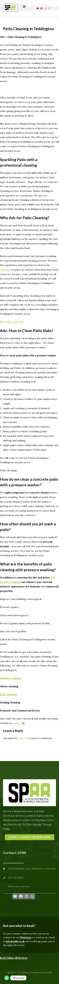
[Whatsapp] (6, 978)
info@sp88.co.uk (15, 941)
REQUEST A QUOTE (11, 321)
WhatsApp (25, 937)
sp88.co (16, 723)
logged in (23, 738)
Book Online (7, 957)
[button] (24, 6)
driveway (5, 269)
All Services (21, 957)
